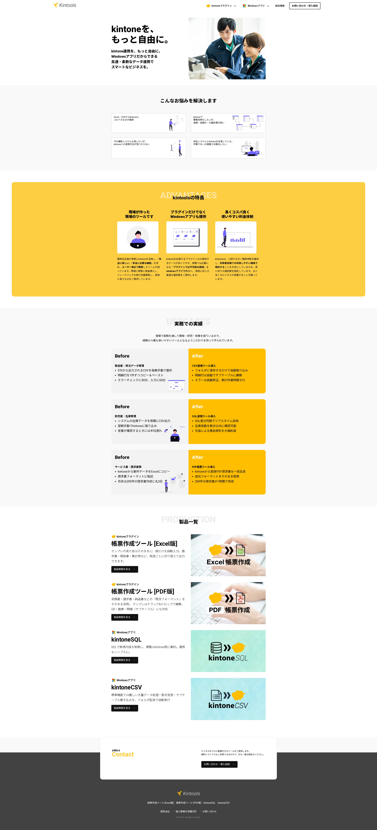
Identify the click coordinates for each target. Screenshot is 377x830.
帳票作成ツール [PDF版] (188, 802)
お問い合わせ (209, 811)
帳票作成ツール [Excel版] (160, 802)
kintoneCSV (224, 802)
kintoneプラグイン (222, 5)
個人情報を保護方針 (186, 811)
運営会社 (165, 811)
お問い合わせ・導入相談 (305, 5)
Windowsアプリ (256, 5)
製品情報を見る (122, 569)
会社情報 (280, 5)
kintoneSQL (209, 802)
